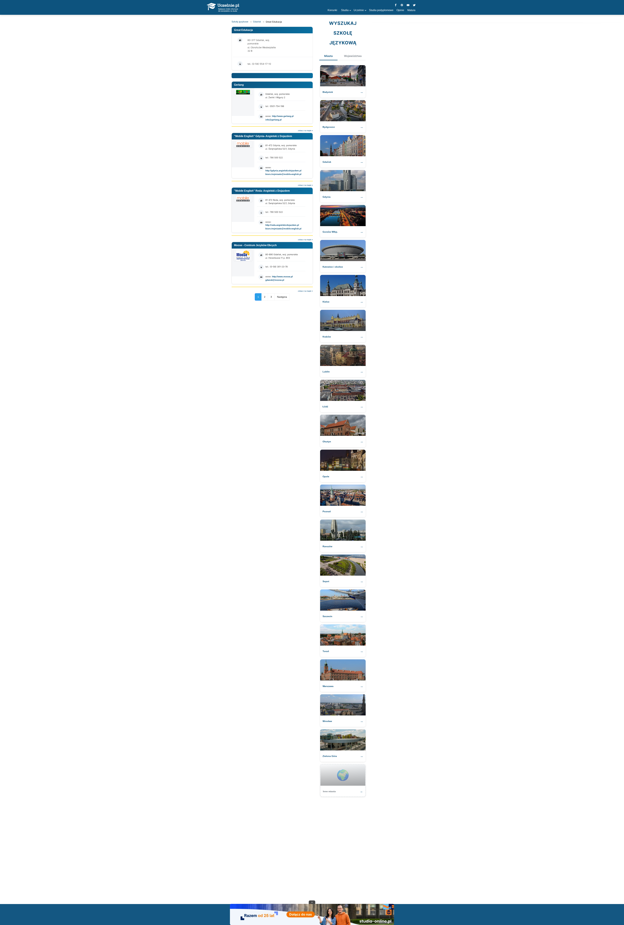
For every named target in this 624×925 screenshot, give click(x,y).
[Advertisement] (312, 849)
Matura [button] (411, 10)
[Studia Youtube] (408, 5)
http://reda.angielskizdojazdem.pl (282, 225)
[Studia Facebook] (395, 5)
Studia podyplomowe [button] (381, 10)
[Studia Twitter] (414, 5)
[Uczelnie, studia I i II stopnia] (223, 7)
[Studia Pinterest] (402, 5)
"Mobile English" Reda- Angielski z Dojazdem (262, 190)
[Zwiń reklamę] (312, 902)
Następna (282, 297)
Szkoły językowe (240, 21)
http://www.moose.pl (282, 276)
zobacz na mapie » (305, 131)
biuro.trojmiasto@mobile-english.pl (283, 174)
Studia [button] (345, 10)
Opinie (400, 10)
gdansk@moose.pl (274, 280)
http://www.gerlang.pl (283, 116)
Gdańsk (257, 21)
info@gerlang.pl (273, 120)
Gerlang (239, 84)
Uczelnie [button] (359, 10)
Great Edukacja (243, 30)
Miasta (328, 56)
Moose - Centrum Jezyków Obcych (255, 245)
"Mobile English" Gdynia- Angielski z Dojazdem (263, 136)
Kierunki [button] (332, 10)
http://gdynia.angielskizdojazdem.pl (283, 170)
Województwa (353, 56)
